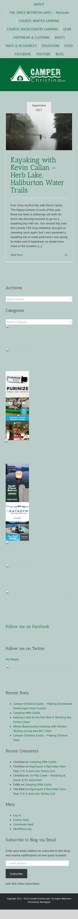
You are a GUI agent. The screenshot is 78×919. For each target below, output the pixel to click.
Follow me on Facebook (27, 626)
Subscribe (16, 874)
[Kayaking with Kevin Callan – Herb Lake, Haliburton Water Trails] (39, 131)
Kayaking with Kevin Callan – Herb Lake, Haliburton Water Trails (37, 175)
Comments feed (23, 824)
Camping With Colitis (26, 713)
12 (65, 255)
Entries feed (21, 820)
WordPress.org (22, 829)
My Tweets (12, 659)
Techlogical (45, 902)
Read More (17, 255)
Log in (17, 815)
